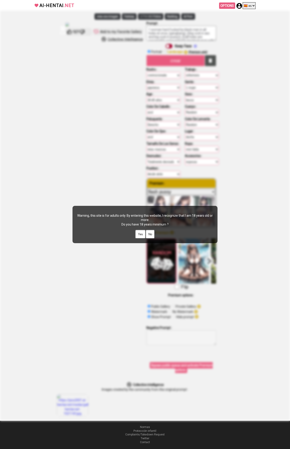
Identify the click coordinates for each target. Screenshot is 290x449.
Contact (145, 442)
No (150, 234)
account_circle (239, 5)
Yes (140, 234)
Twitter (145, 438)
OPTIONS (227, 5)
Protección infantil (144, 430)
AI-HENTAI (56, 5)
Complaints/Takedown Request (145, 434)
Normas (145, 427)
